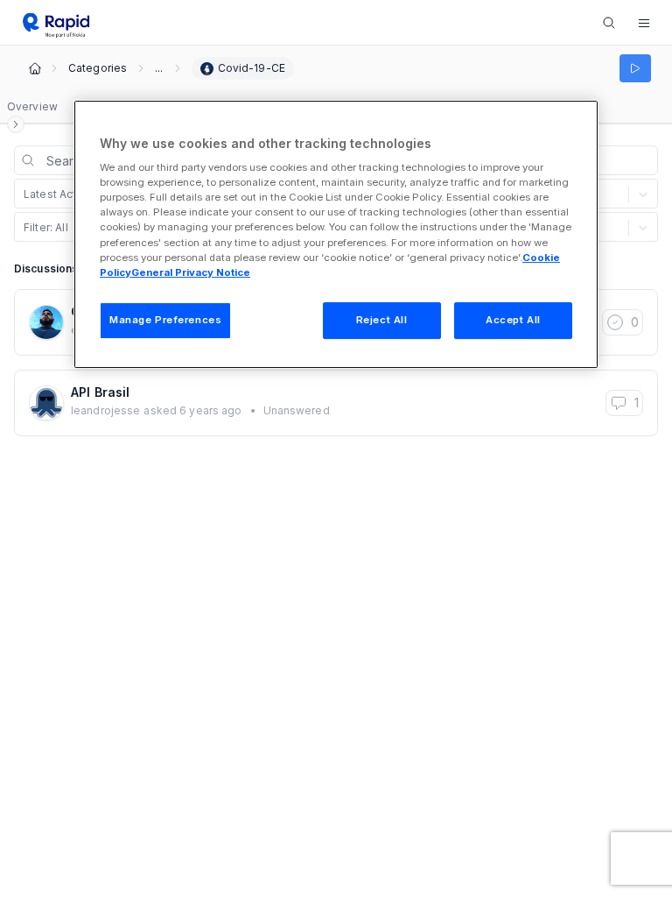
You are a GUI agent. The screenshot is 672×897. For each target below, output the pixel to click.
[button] (644, 23)
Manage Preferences (165, 320)
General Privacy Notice (190, 272)
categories (97, 68)
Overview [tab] (32, 106)
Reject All (382, 320)
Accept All (513, 320)
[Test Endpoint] (635, 68)
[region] (336, 234)
